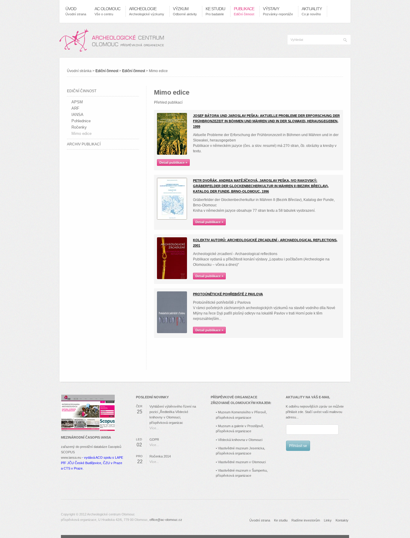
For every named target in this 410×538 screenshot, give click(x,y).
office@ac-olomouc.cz (165, 519)
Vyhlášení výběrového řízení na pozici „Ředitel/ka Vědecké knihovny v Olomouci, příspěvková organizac (172, 414)
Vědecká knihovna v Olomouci (240, 440)
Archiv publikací (84, 144)
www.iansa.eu (71, 457)
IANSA (77, 114)
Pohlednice (81, 121)
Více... (154, 428)
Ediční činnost (106, 71)
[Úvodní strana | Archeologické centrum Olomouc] (111, 40)
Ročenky (79, 127)
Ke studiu (281, 520)
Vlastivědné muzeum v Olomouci (242, 462)
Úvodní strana (259, 520)
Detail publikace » (173, 162)
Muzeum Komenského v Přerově (242, 412)
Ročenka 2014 (160, 456)
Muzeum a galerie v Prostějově (240, 426)
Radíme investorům (305, 520)
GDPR (154, 439)
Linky (328, 520)
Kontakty (342, 520)
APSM (77, 102)
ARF (75, 108)
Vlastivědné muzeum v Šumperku (242, 470)
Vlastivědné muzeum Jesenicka (241, 448)
